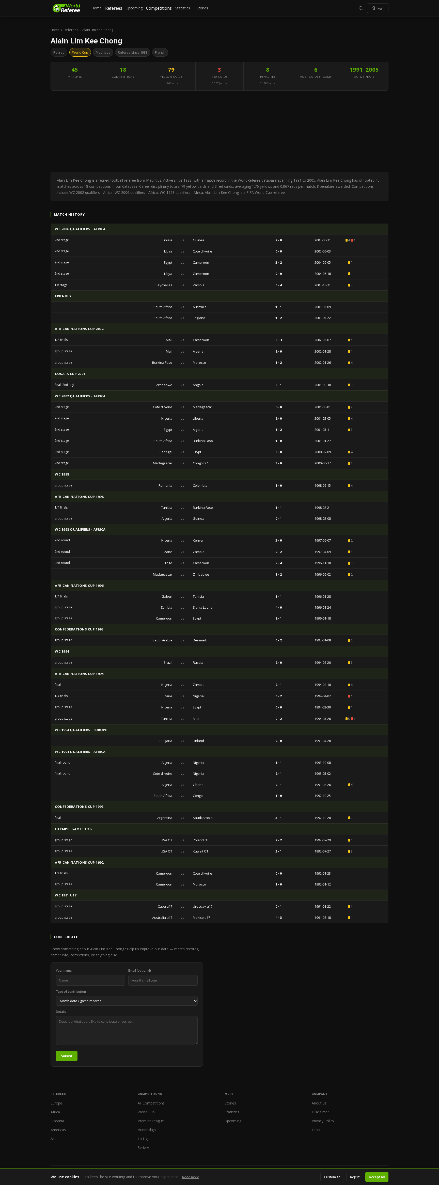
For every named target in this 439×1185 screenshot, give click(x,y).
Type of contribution (71, 991)
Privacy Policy (323, 1120)
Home (96, 8)
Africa (55, 1112)
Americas (58, 1129)
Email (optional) (139, 970)
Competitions (159, 8)
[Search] (360, 8)
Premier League (151, 1120)
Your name (64, 970)
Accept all (377, 1177)
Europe (56, 1103)
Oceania (57, 1120)
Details (61, 1011)
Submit (66, 1056)
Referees (113, 8)
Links (316, 1129)
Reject (354, 1177)
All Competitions (151, 1103)
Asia (54, 1138)
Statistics (182, 8)
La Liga (144, 1138)
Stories (202, 8)
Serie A (143, 1147)
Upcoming (134, 8)
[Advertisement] (219, 131)
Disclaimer (320, 1112)
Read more (190, 1177)
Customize (332, 1177)
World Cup (146, 1112)
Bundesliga (147, 1129)
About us (319, 1103)
